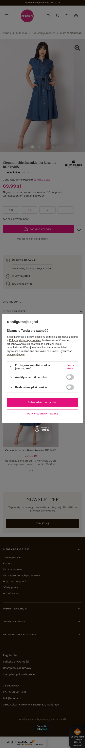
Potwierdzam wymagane (42, 413)
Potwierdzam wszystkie (42, 402)
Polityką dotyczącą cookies (25, 340)
